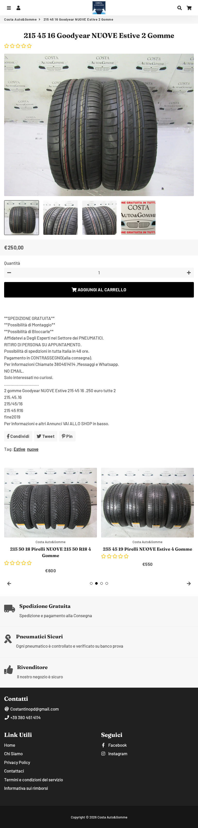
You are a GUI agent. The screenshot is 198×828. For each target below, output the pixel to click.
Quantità (12, 263)
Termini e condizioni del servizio (33, 779)
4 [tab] (106, 583)
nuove (32, 449)
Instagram (117, 753)
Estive (19, 449)
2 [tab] (96, 583)
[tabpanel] (50, 521)
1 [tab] (91, 583)
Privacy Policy (17, 762)
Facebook (117, 744)
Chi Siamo (13, 753)
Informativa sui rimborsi (26, 788)
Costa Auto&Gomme (20, 19)
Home (9, 744)
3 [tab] (101, 583)
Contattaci (14, 770)
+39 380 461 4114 (25, 717)
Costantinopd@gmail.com (34, 708)
